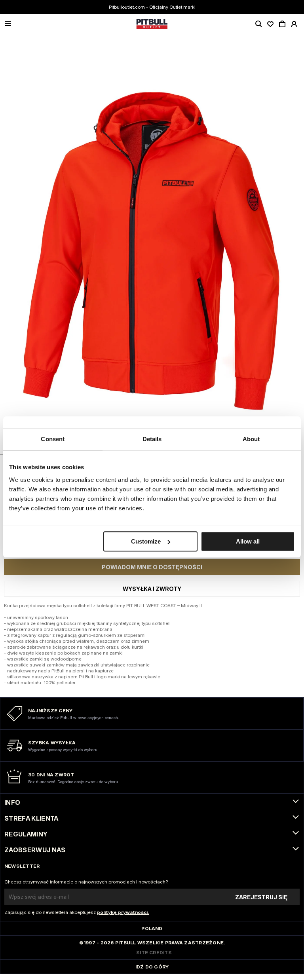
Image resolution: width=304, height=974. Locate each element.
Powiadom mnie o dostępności (152, 567)
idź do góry (152, 967)
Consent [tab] (53, 439)
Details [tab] (152, 439)
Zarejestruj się (261, 897)
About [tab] (251, 439)
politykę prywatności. (123, 912)
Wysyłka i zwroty (152, 588)
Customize (146, 541)
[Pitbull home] (152, 24)
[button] (152, 244)
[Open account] (294, 24)
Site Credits (154, 952)
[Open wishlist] (270, 24)
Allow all (248, 541)
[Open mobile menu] (8, 24)
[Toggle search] (258, 24)
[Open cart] (282, 24)
